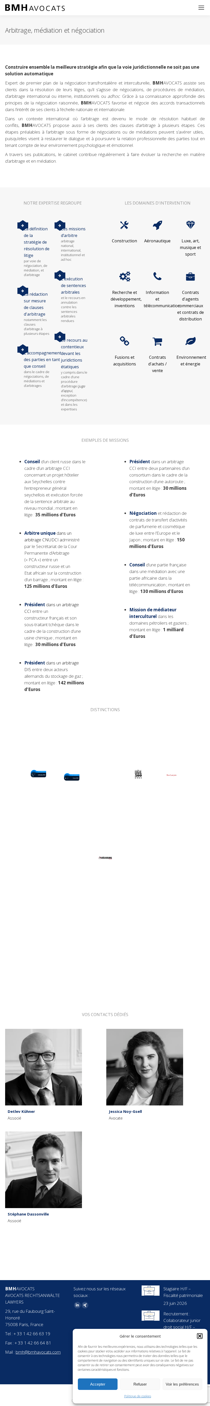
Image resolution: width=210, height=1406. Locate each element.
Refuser (140, 1384)
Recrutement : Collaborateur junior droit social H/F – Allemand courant (182, 1324)
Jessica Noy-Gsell (125, 1111)
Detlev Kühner (21, 1111)
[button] (199, 1336)
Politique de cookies (137, 1396)
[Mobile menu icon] (201, 7)
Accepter (97, 1384)
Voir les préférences (182, 1384)
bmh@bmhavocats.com (38, 1352)
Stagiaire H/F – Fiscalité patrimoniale (183, 1292)
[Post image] (151, 1290)
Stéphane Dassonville (28, 1214)
